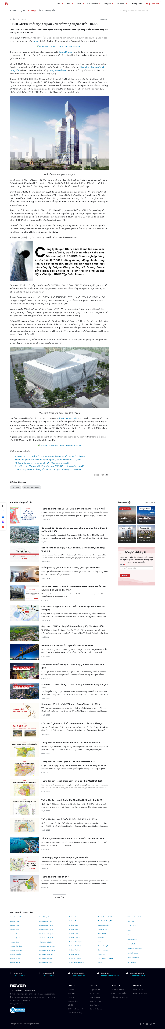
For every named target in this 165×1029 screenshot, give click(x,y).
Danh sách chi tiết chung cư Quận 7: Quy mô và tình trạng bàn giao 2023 (74, 686)
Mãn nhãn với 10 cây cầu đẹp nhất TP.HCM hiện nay (67, 645)
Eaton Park (124, 537)
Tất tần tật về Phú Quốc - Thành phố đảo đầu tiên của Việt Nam (72, 838)
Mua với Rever (95, 993)
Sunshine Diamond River (135, 949)
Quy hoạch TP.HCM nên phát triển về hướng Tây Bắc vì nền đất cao (74, 626)
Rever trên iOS (138, 989)
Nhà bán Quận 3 (15, 930)
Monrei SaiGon (145, 518)
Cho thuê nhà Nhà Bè (45, 958)
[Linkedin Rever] (147, 1024)
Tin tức (13, 10)
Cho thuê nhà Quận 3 (46, 930)
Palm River (124, 518)
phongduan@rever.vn (110, 975)
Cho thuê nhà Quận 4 (46, 934)
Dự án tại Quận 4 (74, 929)
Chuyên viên (92, 3)
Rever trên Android (140, 993)
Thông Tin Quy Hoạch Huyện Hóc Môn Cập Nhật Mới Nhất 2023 (72, 742)
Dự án (78, 3)
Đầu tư (40, 10)
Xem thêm (59, 897)
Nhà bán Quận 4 (15, 934)
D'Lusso (130, 935)
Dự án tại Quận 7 (74, 933)
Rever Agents (94, 1005)
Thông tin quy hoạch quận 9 (55, 876)
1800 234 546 (19, 975)
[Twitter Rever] (143, 1024)
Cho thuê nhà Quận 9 (46, 942)
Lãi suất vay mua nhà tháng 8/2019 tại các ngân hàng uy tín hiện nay (48, 469)
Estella (100, 942)
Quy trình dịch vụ (96, 1009)
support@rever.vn (137, 975)
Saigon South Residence (105, 958)
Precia (100, 963)
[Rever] (38, 985)
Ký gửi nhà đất (152, 3)
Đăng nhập (137, 3)
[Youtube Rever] (154, 1024)
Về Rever (120, 3)
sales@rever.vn (78, 975)
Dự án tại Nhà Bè (74, 954)
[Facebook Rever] (140, 1024)
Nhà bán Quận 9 (15, 942)
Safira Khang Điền (133, 958)
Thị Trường (15, 487)
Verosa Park (131, 944)
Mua (58, 3)
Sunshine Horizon (133, 926)
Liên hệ (70, 1005)
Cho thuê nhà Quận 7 (46, 938)
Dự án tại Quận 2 (74, 921)
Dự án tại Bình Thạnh (75, 942)
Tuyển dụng (72, 993)
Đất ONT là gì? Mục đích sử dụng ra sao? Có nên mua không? (71, 723)
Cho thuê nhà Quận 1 (46, 921)
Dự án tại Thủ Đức (74, 950)
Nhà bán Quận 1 (15, 921)
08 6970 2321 (16, 1000)
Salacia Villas (144, 537)
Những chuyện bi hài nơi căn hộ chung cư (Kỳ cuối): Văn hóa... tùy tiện (48, 459)
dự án (36, 41)
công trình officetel (58, 70)
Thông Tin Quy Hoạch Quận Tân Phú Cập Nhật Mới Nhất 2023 (71, 800)
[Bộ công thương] (17, 1010)
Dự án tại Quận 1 (74, 917)
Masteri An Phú (102, 929)
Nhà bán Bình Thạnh (16, 946)
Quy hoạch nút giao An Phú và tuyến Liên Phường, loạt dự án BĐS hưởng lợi (73, 608)
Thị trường (31, 10)
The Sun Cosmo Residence (106, 917)
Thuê (68, 3)
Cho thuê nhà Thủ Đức (46, 954)
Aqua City (131, 921)
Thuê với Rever (95, 997)
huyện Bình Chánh (68, 418)
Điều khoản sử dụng (75, 1013)
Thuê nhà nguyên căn (45, 917)
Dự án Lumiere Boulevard (76, 963)
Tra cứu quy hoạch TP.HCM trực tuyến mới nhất (64, 857)
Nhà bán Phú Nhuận (16, 950)
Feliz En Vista (102, 954)
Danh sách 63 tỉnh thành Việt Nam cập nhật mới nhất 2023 (70, 704)
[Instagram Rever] (150, 1024)
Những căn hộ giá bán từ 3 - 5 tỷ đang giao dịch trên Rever (70, 567)
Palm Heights (102, 933)
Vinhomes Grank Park (134, 917)
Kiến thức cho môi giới (119, 997)
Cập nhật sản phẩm (118, 993)
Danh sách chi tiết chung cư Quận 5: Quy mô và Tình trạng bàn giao (72, 666)
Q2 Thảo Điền (132, 962)
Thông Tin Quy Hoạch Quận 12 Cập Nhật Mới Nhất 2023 (69, 819)
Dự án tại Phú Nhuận (75, 946)
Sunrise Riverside (103, 925)
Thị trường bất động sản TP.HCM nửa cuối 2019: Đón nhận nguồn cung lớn (50, 466)
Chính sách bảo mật (75, 1009)
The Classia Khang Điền (105, 921)
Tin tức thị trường (117, 989)
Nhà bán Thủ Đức (15, 958)
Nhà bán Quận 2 (15, 926)
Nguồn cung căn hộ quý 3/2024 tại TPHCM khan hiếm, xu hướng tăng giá (73, 549)
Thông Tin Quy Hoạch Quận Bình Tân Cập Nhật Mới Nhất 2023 (71, 781)
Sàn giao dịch (73, 1001)
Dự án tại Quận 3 (74, 925)
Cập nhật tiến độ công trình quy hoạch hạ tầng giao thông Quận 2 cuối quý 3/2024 (74, 529)
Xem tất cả (149, 502)
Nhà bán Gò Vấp (15, 954)
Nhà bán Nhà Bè (15, 963)
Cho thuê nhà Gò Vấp (46, 963)
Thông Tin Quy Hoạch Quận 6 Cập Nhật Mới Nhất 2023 (68, 761)
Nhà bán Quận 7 (15, 938)
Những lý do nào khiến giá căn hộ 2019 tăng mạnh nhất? (42, 462)
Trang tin (107, 3)
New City (101, 938)
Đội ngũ (71, 997)
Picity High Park (132, 939)
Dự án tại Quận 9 (74, 938)
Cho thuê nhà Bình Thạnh (47, 946)
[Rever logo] (6, 3)
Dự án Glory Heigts (75, 958)
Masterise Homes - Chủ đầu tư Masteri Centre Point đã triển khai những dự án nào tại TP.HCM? (73, 588)
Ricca (129, 930)
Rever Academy (95, 1001)
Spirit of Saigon (66, 51)
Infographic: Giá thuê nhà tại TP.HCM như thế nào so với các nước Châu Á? (50, 456)
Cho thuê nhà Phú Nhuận (47, 950)
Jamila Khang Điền (104, 946)
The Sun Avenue (103, 950)
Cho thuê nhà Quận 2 (46, 926)
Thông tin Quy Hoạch (31, 487)
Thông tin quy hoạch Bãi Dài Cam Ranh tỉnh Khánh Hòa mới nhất (73, 508)
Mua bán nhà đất (15, 917)
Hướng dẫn (50, 10)
